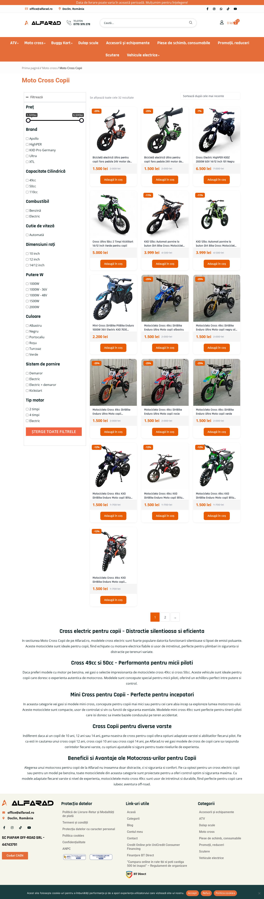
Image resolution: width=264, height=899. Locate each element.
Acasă (131, 812)
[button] (191, 23)
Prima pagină (30, 68)
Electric (34, 216)
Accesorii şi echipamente (128, 43)
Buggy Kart (61, 43)
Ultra (33, 156)
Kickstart (35, 390)
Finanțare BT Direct (140, 855)
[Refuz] (259, 893)
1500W (34, 301)
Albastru (35, 325)
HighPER (35, 144)
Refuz (206, 893)
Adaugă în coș (113, 179)
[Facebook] (207, 9)
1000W (34, 284)
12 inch (34, 259)
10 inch (34, 253)
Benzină (35, 210)
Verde (33, 354)
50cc (32, 186)
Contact (132, 838)
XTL (31, 162)
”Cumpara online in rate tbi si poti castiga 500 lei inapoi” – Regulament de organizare (157, 864)
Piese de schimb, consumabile (183, 43)
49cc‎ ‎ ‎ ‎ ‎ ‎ (34, 180)
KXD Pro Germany (42, 150)
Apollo (34, 138)
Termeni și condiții (75, 822)
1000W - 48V (38, 295)
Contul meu (135, 832)
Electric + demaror (42, 385)
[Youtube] (235, 9)
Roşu (33, 343)
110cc (33, 192)
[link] (222, 23)
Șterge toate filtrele (54, 431)
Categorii (133, 818)
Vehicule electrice (142, 55)
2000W (34, 307)
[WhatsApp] (221, 9)
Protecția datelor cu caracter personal (88, 829)
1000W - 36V (38, 289)
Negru (33, 331)
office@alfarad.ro (41, 9)
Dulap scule (88, 43)
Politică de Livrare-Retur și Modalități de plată (88, 814)
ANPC (66, 849)
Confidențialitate (73, 842)
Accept (192, 893)
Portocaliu (36, 337)
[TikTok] (228, 9)
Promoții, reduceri (233, 43)
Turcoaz (35, 349)
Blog (130, 825)
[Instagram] (214, 9)
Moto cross (33, 43)
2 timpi (34, 409)
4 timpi (34, 415)
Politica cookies (73, 835)
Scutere (112, 55)
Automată (36, 235)
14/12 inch (36, 265)
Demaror (36, 373)
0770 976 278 (81, 24)
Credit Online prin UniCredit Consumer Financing (153, 847)
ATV (13, 43)
